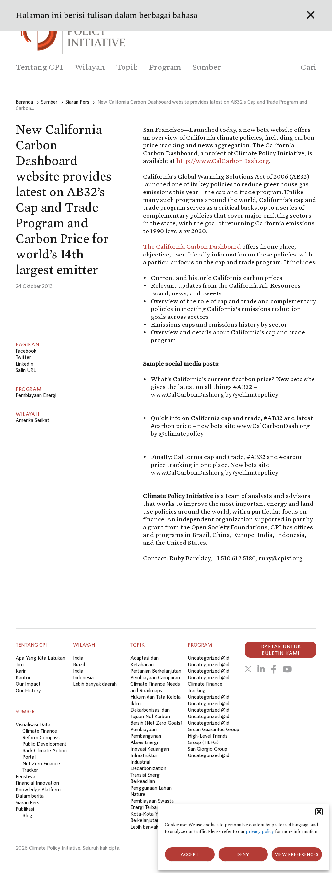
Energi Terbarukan (149, 807)
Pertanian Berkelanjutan (155, 671)
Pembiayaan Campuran (155, 677)
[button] (319, 811)
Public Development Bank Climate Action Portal (44, 750)
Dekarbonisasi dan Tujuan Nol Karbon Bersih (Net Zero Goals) (156, 716)
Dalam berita (30, 796)
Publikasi (25, 809)
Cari (308, 67)
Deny (243, 854)
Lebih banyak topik (150, 826)
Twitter (23, 357)
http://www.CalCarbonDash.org (222, 161)
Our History (28, 690)
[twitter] (248, 669)
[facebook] (273, 669)
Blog (27, 815)
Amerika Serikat (32, 420)
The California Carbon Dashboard (192, 246)
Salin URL (26, 370)
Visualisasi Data (33, 724)
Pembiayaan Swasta (152, 801)
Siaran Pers (27, 802)
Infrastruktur (143, 755)
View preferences (297, 854)
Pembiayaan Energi (36, 395)
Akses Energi (144, 742)
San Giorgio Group (207, 749)
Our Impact (28, 684)
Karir (21, 671)
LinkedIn (24, 364)
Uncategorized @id (208, 658)
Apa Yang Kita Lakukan (40, 658)
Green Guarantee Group (213, 729)
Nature (137, 794)
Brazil (79, 664)
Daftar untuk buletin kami (280, 649)
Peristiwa (25, 776)
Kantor (23, 677)
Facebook (26, 351)
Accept (190, 854)
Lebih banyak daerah (95, 684)
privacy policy (260, 831)
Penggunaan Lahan (151, 788)
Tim (20, 664)
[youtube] (287, 669)
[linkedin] (261, 669)
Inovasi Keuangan (149, 749)
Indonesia (83, 677)
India (78, 658)
